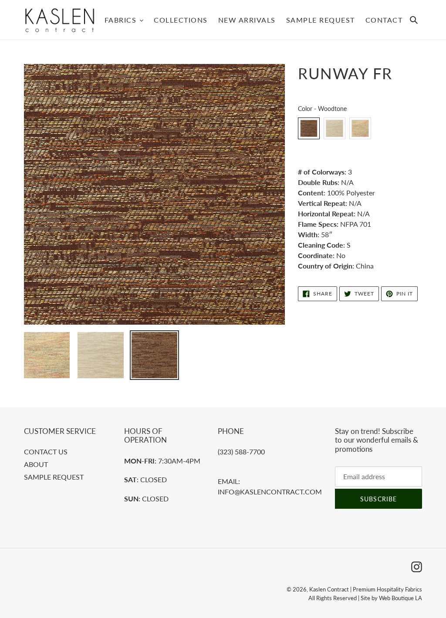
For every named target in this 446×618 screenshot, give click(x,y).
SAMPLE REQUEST (54, 477)
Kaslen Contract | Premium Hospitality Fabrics (365, 589)
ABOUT (36, 464)
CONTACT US (46, 451)
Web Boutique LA (400, 597)
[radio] (309, 128)
